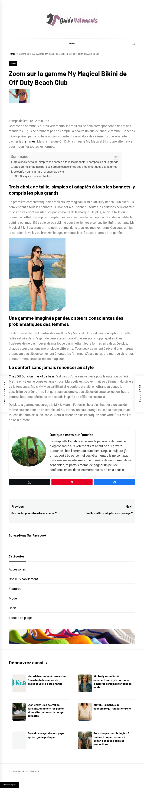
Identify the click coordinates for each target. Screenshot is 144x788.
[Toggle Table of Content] (114, 157)
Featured (15, 589)
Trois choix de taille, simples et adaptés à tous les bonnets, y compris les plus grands (66, 162)
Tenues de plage (20, 618)
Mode (13, 63)
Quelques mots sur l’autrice (36, 176)
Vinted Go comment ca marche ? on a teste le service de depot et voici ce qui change (47, 679)
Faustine (74, 441)
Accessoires (17, 569)
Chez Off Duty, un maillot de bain (31, 376)
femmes (29, 141)
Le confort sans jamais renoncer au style (39, 171)
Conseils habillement (23, 579)
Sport (12, 608)
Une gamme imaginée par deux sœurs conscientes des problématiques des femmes (65, 166)
